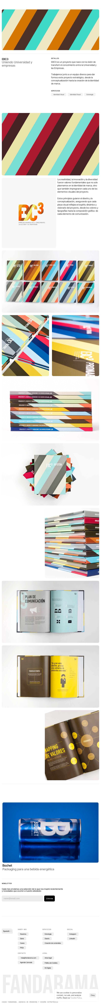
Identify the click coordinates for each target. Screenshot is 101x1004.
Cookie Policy (76, 998)
